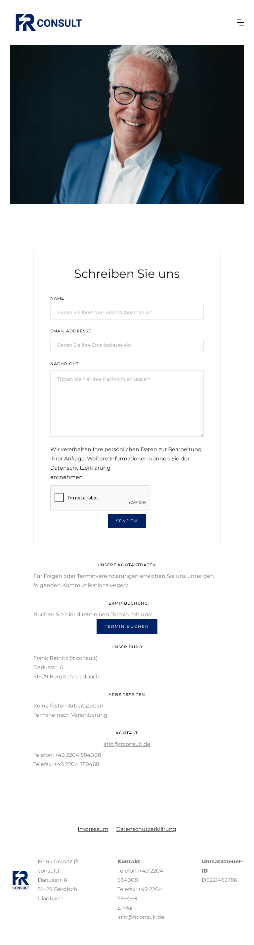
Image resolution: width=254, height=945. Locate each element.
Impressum (93, 829)
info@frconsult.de (127, 744)
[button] (240, 22)
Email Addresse (70, 330)
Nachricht (64, 363)
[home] (49, 22)
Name (57, 298)
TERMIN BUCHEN (127, 626)
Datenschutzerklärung (80, 468)
